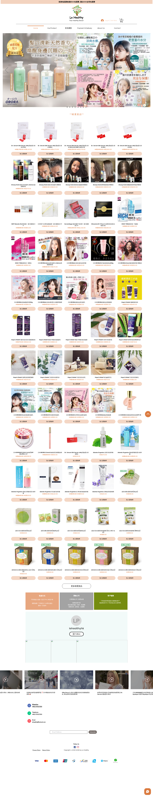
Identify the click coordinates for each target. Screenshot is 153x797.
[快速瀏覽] (23, 131)
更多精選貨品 (76, 586)
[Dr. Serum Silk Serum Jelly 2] (83, 107)
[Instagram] (78, 775)
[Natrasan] (85, 107)
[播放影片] (6, 708)
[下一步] (146, 70)
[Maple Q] (77, 107)
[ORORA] (72, 107)
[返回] (6, 70)
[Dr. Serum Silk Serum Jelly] (67, 107)
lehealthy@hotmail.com (39, 750)
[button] (121, 20)
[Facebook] (75, 775)
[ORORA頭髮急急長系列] (69, 107)
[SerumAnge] (80, 107)
